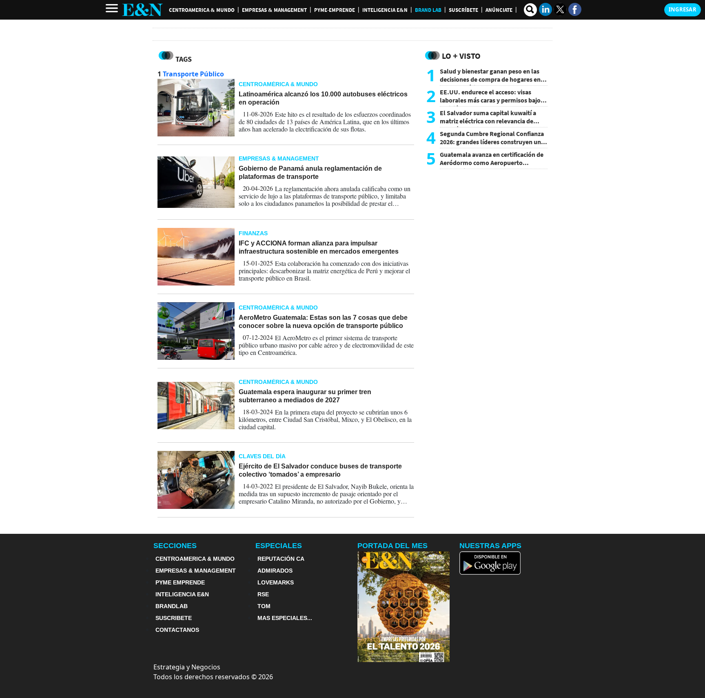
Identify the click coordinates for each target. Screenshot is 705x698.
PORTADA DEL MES (392, 546)
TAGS (183, 59)
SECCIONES (175, 546)
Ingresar (682, 9)
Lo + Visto (461, 56)
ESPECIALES (278, 546)
